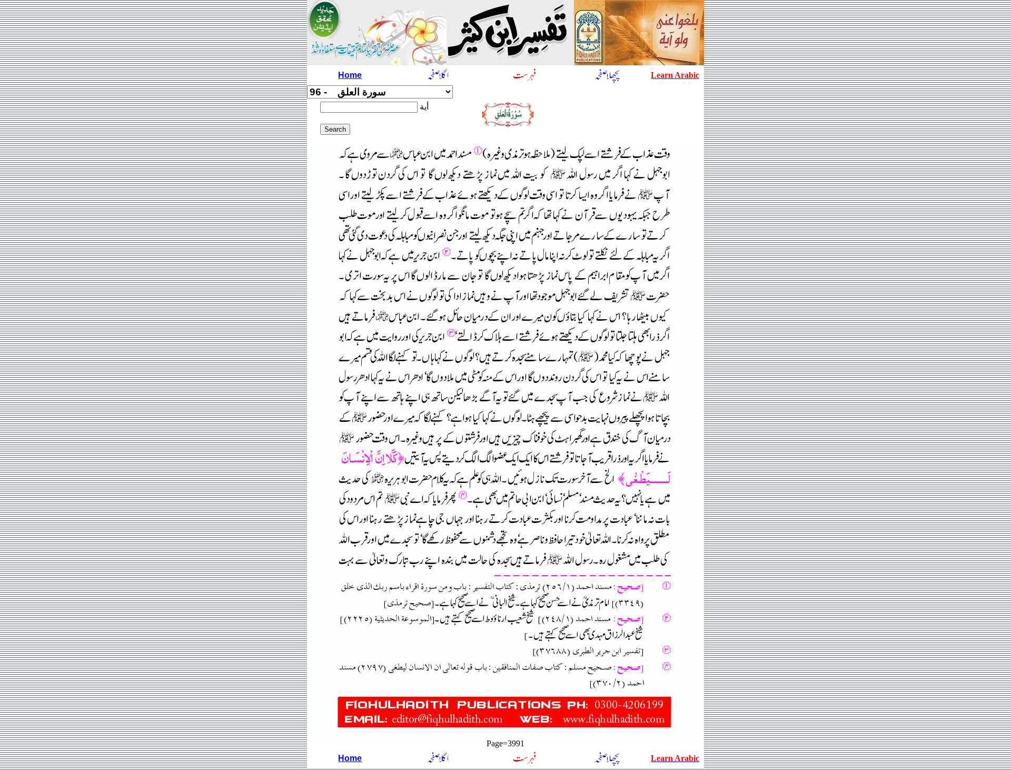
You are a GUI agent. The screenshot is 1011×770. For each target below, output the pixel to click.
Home (350, 75)
